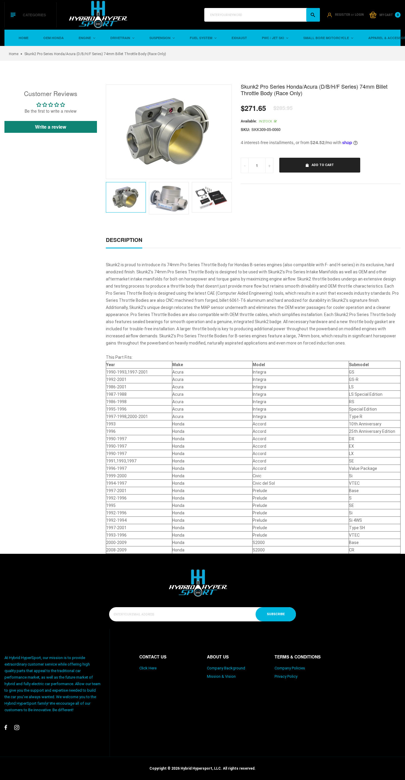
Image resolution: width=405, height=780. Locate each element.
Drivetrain (120, 38)
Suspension (160, 38)
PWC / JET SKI (273, 38)
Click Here (148, 668)
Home (23, 38)
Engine (85, 38)
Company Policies (290, 668)
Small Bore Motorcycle (326, 38)
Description (124, 240)
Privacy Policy (286, 676)
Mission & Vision (221, 676)
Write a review (50, 126)
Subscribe (276, 614)
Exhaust (239, 38)
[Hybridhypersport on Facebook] (5, 727)
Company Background (226, 668)
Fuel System (201, 38)
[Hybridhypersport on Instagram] (16, 727)
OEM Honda (53, 38)
